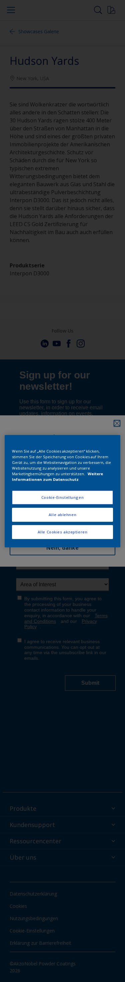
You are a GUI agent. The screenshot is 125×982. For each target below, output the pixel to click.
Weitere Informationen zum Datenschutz (57, 476)
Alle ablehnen (62, 514)
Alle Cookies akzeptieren (63, 531)
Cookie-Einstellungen (62, 497)
